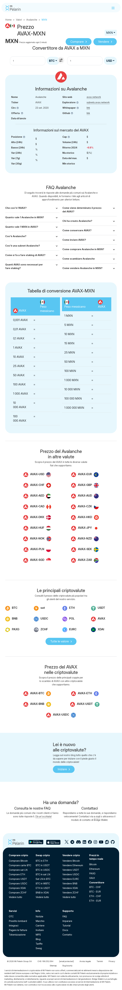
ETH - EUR (95, 900)
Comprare (77, 41)
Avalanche (31, 19)
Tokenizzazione (17, 934)
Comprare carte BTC (20, 865)
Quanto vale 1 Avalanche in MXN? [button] (24, 217)
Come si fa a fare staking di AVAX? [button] (25, 255)
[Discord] (78, 842)
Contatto (67, 934)
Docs (65, 930)
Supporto (68, 911)
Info (38, 911)
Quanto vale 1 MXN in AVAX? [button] (21, 226)
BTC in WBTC (43, 883)
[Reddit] (107, 842)
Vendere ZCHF (70, 892)
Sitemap (53, 965)
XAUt (92, 878)
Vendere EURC (70, 879)
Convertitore (96, 882)
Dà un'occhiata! (43, 816)
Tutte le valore (59, 641)
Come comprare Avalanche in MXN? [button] (83, 249)
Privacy (112, 961)
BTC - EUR (95, 891)
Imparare (67, 921)
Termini (100, 961)
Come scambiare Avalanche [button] (78, 258)
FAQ (64, 916)
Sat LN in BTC (43, 879)
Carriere (40, 925)
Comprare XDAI (17, 888)
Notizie (39, 916)
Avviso (85, 961)
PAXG (92, 873)
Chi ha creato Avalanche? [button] (77, 221)
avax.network (94, 97)
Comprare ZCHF (18, 892)
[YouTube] (101, 842)
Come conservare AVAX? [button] (77, 230)
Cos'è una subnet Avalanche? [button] (22, 245)
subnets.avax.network (98, 102)
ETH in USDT (43, 888)
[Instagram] (95, 842)
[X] (67, 842)
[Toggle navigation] (113, 8)
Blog (38, 939)
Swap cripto (43, 855)
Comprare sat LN (18, 869)
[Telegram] (72, 842)
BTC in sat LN (43, 874)
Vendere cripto (71, 855)
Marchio (40, 921)
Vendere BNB (69, 883)
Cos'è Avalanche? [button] (15, 236)
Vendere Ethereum (72, 865)
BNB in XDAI (42, 892)
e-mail (97, 816)
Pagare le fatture (18, 930)
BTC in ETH (42, 860)
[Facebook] (90, 842)
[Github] (113, 842)
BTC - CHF (95, 887)
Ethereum (94, 869)
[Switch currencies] (61, 60)
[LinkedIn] (84, 842)
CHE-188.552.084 (45, 961)
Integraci (13, 925)
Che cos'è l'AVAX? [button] (16, 208)
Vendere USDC (70, 874)
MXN (109, 32)
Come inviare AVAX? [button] (74, 239)
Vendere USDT (70, 869)
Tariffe (39, 943)
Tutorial (66, 925)
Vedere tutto (15, 897)
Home (8, 19)
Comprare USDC (18, 883)
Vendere (103, 41)
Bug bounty (67, 965)
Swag (39, 948)
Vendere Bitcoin (71, 860)
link (88, 107)
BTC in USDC (43, 869)
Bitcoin (93, 864)
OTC (11, 916)
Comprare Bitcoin (18, 860)
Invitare (40, 930)
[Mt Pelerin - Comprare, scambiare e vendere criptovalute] (13, 8)
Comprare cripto (18, 855)
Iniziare (62, 769)
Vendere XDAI (70, 888)
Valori (19, 19)
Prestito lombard (18, 921)
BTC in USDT (43, 865)
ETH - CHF (95, 896)
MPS (38, 934)
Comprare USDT (18, 879)
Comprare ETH (17, 874)
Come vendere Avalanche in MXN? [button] (82, 268)
